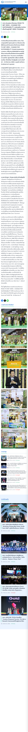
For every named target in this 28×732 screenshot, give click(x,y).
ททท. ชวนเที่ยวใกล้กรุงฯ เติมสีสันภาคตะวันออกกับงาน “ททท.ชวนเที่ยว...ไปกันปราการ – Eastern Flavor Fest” (17, 464)
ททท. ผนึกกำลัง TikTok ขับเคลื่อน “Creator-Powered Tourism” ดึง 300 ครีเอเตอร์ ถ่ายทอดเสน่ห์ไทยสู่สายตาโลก (16, 479)
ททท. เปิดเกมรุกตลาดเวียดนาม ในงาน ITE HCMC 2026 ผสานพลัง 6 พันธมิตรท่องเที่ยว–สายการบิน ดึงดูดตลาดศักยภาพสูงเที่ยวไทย (17, 472)
